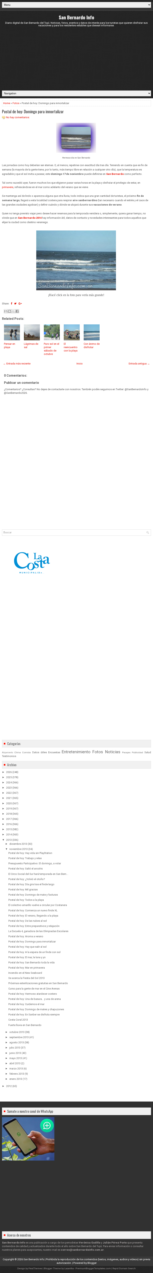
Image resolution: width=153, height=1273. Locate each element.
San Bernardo (115, 173)
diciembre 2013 (18, 843)
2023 (9, 787)
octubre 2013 (17, 1032)
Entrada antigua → (139, 363)
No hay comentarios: (18, 117)
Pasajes (126, 752)
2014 (9, 834)
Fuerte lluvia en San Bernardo (24, 1025)
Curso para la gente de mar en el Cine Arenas (34, 988)
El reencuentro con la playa (70, 347)
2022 (9, 792)
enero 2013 (15, 1078)
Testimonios (9, 756)
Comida (26, 752)
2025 (9, 777)
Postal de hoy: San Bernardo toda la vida (31, 962)
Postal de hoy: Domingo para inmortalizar (33, 111)
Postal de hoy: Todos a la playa (26, 899)
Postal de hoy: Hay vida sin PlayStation (30, 853)
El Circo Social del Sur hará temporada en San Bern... (38, 873)
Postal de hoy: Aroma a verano (25, 936)
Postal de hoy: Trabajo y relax (25, 858)
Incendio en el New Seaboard (25, 972)
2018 (9, 813)
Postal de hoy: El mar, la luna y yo (27, 957)
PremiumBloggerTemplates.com (93, 1268)
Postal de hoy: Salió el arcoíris (25, 868)
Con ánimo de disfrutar (92, 345)
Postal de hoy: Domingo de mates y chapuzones (36, 1009)
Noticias (112, 751)
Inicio (79, 363)
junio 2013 (15, 1052)
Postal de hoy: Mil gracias (23, 889)
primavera (7, 187)
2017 (9, 818)
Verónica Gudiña (89, 1242)
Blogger (92, 1262)
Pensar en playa (9, 345)
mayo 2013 (15, 1058)
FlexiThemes (35, 1268)
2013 (9, 839)
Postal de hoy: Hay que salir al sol (27, 946)
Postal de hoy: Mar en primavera (26, 967)
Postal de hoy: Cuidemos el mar (26, 1004)
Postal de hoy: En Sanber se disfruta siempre (34, 1014)
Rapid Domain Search (124, 1268)
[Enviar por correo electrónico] (6, 311)
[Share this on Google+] (20, 303)
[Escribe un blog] (10, 311)
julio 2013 (14, 1047)
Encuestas (54, 752)
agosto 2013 (16, 1042)
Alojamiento (7, 752)
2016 (9, 824)
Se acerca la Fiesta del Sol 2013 (26, 978)
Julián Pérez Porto (115, 1242)
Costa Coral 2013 (18, 1019)
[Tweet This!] (15, 303)
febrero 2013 (16, 1073)
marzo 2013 (16, 1068)
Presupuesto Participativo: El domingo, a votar (34, 863)
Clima (17, 752)
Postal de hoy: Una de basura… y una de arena (34, 998)
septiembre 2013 (19, 1037)
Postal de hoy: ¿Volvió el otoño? (26, 879)
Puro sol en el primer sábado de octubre (51, 348)
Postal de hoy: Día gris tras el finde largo (31, 884)
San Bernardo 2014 (30, 217)
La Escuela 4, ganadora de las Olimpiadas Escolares (38, 931)
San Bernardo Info (76, 17)
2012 (9, 1086)
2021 (9, 797)
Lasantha (69, 1268)
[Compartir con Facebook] (17, 311)
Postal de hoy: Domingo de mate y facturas (33, 894)
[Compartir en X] (13, 311)
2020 (9, 803)
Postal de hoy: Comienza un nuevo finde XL (33, 910)
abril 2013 (15, 1063)
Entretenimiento (76, 751)
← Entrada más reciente (16, 363)
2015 (9, 829)
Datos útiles (39, 752)
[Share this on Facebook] (11, 303)
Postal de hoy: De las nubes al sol (27, 920)
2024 (9, 782)
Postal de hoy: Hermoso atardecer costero (32, 993)
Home (6, 103)
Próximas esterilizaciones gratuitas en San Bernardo (38, 983)
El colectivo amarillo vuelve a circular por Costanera (37, 905)
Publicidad (137, 752)
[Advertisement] (76, 59)
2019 (9, 808)
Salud (147, 752)
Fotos (16, 103)
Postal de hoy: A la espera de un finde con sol (34, 952)
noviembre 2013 (18, 849)
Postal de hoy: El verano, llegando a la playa (33, 915)
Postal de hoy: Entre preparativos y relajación (34, 925)
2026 (9, 772)
